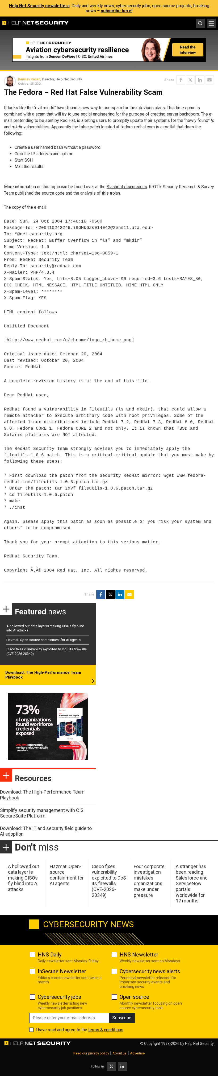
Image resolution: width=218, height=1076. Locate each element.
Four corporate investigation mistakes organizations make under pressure (149, 881)
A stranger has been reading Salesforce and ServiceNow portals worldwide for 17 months (192, 884)
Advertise (137, 1053)
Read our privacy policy (91, 1053)
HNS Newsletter (139, 954)
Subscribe (121, 1018)
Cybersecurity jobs (59, 997)
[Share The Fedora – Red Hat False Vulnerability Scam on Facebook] (180, 79)
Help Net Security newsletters (39, 5)
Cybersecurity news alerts (150, 971)
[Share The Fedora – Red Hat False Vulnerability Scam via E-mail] (209, 79)
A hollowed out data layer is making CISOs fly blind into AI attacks (23, 878)
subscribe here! (116, 10)
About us (119, 1053)
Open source (134, 997)
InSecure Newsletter (62, 971)
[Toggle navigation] (211, 23)
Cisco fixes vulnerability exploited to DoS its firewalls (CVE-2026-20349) (109, 881)
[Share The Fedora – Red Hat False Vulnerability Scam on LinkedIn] (199, 79)
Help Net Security (199, 1043)
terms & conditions (105, 1029)
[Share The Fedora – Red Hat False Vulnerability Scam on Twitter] (190, 79)
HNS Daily (49, 954)
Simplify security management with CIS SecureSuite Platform (41, 813)
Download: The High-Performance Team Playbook (43, 675)
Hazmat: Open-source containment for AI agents (43, 640)
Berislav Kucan (29, 79)
